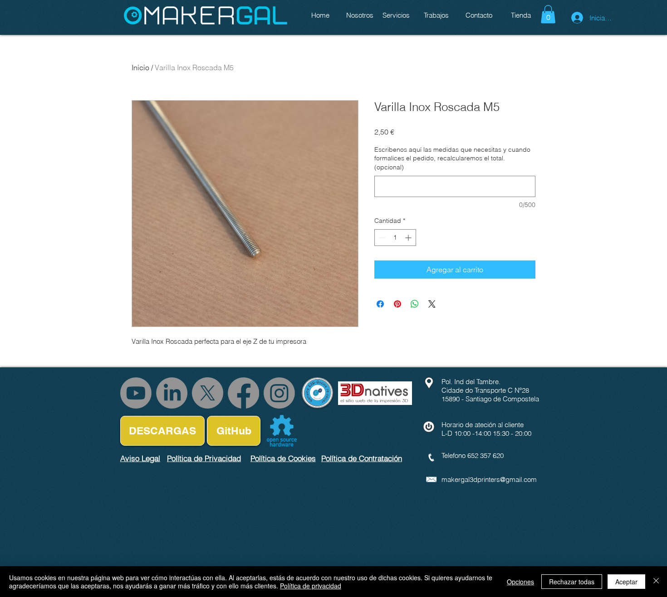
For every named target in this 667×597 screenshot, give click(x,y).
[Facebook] (243, 393)
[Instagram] (279, 393)
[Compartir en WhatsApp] (414, 303)
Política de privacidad (310, 585)
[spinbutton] (395, 238)
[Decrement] (381, 238)
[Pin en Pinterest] (397, 303)
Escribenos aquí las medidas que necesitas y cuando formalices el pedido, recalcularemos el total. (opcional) (452, 158)
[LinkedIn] (171, 393)
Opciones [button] (520, 581)
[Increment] (409, 238)
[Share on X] (432, 303)
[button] (548, 14)
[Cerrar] (656, 581)
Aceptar (626, 581)
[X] (207, 393)
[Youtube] (136, 393)
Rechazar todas (571, 581)
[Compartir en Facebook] (380, 303)
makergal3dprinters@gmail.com (489, 479)
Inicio (140, 67)
